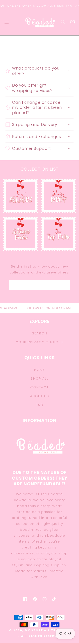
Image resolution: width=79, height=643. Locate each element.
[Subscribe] (62, 285)
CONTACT (39, 387)
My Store (34, 630)
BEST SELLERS (18, 188)
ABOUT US (39, 396)
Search (39, 333)
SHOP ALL (39, 378)
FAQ (39, 404)
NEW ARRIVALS (56, 188)
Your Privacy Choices (39, 342)
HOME (39, 369)
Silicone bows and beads (21, 228)
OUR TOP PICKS (58, 226)
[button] (6, 22)
